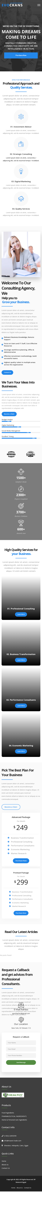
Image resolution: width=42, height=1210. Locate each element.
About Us (5, 1165)
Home (4, 1161)
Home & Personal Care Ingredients (14, 1120)
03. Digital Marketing (21, 181)
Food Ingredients (8, 1113)
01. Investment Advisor (21, 126)
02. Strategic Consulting (21, 154)
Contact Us (6, 1168)
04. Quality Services (21, 209)
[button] (7, 372)
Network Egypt (21, 1182)
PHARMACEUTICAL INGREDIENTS (14, 1116)
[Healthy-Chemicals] (12, 5)
